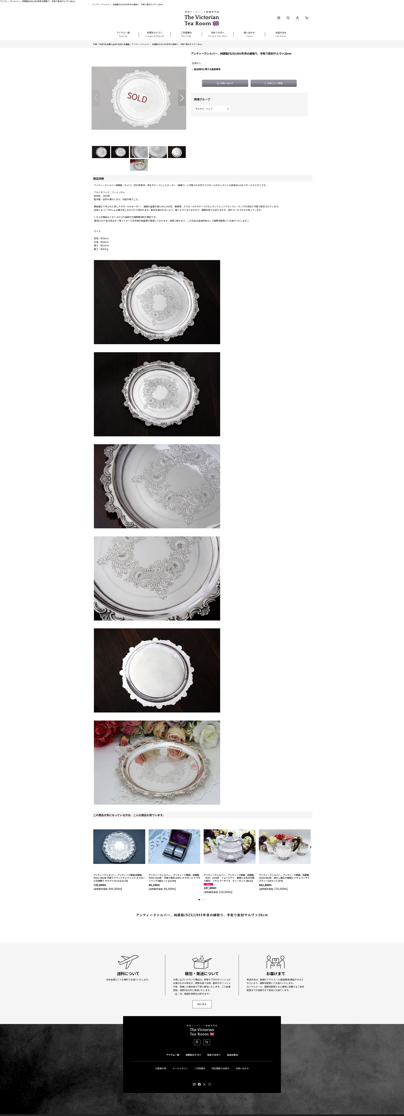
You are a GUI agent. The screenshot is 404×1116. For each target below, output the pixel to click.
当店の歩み (232, 1054)
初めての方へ (214, 1054)
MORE (202, 1004)
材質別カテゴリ (193, 1054)
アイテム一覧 (172, 1054)
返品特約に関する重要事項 (207, 69)
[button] (123, 32)
